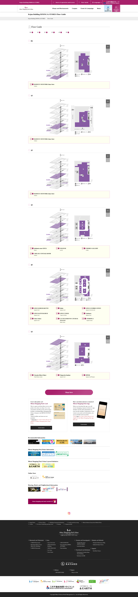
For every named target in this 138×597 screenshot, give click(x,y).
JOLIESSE (63, 248)
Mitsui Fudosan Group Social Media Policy (92, 522)
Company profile (68, 524)
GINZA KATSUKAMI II (41, 313)
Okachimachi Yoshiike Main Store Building (83, 553)
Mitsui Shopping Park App (81, 403)
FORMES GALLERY (92, 248)
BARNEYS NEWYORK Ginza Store (44, 84)
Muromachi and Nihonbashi (36, 540)
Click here (34, 419)
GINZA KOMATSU (64, 542)
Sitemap (59, 524)
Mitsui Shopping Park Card (39, 403)
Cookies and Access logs (73, 522)
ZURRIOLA (90, 318)
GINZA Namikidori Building (52, 545)
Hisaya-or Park (75, 572)
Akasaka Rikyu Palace (40, 375)
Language (97, 2)
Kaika (61, 308)
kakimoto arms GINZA (40, 248)
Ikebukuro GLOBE (81, 555)
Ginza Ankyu (37, 318)
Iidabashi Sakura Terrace (98, 544)
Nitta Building (63, 548)
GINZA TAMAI (64, 313)
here (78, 416)
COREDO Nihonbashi (35, 548)
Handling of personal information (57, 522)
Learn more (41, 427)
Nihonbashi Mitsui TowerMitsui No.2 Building (36, 545)
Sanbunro (88, 313)
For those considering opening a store (45, 524)
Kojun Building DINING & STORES (36, 18)
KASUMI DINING (81, 546)
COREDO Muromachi (35, 542)
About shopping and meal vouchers (41, 501)
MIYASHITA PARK (60, 572)
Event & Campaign (87, 8)
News (99, 8)
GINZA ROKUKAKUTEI (41, 308)
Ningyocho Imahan (65, 375)
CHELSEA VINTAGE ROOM (42, 253)
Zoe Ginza (50, 550)
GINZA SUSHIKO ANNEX (93, 308)
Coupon (74, 8)
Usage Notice (32, 522)
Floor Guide (84, 2)
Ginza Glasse (50, 552)
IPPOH (88, 375)
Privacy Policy (42, 522)
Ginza (47, 540)
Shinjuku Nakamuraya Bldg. (99, 542)
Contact (31, 524)
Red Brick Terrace (97, 550)
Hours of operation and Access (65, 2)
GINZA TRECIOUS (52, 548)
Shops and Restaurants (60, 8)
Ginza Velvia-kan (51, 542)
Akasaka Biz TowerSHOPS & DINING (81, 543)
